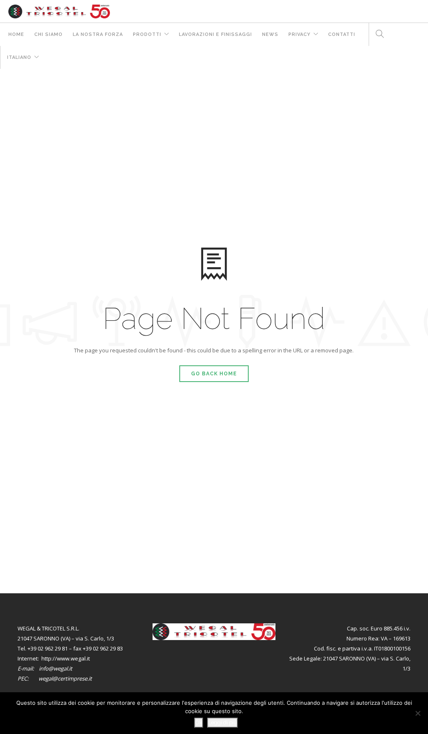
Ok (198, 722)
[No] (417, 713)
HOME (16, 34)
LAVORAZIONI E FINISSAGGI (215, 34)
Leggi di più (222, 722)
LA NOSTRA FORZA (98, 34)
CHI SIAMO (48, 34)
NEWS (270, 34)
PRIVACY (299, 34)
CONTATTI (341, 34)
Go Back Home (214, 374)
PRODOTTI (147, 34)
